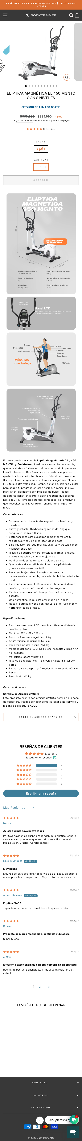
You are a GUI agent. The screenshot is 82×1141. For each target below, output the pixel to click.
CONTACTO (40, 1082)
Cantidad (41, 160)
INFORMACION (40, 1107)
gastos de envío (24, 120)
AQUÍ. (33, 705)
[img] (11, 818)
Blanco (41, 148)
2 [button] (40, 986)
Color (41, 142)
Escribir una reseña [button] (41, 793)
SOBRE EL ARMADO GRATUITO (41, 717)
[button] (35, 129)
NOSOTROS (40, 1095)
